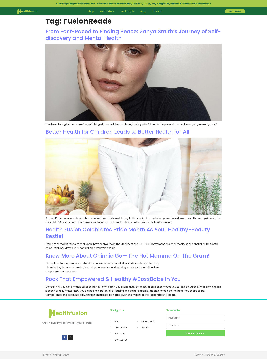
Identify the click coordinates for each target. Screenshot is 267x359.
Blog (143, 11)
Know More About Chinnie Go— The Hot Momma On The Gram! (127, 255)
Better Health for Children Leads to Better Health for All (117, 131)
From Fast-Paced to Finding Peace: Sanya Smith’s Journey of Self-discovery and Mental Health (133, 35)
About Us (157, 11)
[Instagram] (70, 337)
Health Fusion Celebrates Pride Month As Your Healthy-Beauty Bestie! (127, 233)
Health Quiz (127, 11)
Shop (91, 11)
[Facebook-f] (64, 337)
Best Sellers (107, 11)
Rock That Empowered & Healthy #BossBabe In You (113, 279)
